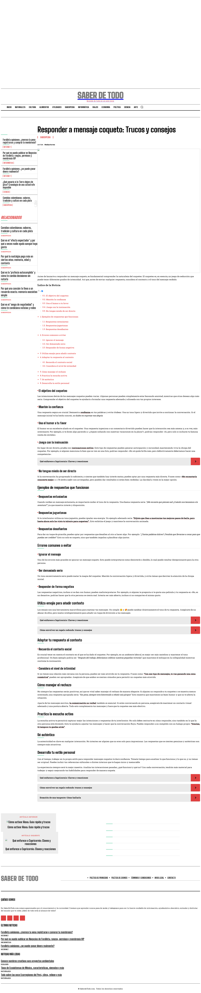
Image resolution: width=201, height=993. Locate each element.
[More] (196, 144)
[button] (142, 107)
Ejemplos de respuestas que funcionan (60, 316)
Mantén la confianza (56, 299)
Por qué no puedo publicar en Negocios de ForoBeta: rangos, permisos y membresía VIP (20, 155)
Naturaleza (6, 971)
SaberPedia (8, 205)
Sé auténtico (48, 379)
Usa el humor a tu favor (57, 303)
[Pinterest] (179, 144)
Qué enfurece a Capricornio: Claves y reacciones (30, 849)
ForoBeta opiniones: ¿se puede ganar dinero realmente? (19, 170)
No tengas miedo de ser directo (60, 311)
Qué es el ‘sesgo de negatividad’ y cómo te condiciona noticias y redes (18, 306)
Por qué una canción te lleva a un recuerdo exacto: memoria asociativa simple (19, 292)
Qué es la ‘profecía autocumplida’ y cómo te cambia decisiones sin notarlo (18, 276)
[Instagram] (9, 918)
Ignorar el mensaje (55, 340)
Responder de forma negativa (60, 347)
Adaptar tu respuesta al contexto (58, 357)
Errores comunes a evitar (54, 335)
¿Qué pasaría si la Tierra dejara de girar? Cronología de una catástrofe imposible (19, 184)
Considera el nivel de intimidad (61, 366)
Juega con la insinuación (58, 307)
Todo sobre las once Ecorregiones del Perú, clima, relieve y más (31, 974)
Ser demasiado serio (55, 344)
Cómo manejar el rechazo (54, 372)
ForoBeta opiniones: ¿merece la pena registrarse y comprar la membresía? (19, 141)
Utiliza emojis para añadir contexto (59, 353)
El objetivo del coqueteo (57, 295)
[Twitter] (171, 144)
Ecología (4, 964)
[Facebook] (162, 144)
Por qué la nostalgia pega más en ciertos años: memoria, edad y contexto (17, 260)
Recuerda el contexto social (59, 362)
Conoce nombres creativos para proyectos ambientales (27, 961)
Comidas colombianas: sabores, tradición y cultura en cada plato (17, 199)
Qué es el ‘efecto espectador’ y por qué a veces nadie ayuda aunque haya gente (19, 244)
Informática (8, 163)
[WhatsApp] (187, 144)
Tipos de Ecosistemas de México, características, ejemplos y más (32, 967)
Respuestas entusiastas (57, 321)
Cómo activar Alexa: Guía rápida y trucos (28, 827)
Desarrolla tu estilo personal (55, 383)
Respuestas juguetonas (57, 325)
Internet (7, 147)
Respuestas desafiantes (57, 329)
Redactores (50, 145)
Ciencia (6, 192)
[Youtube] (22, 918)
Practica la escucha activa (54, 375)
